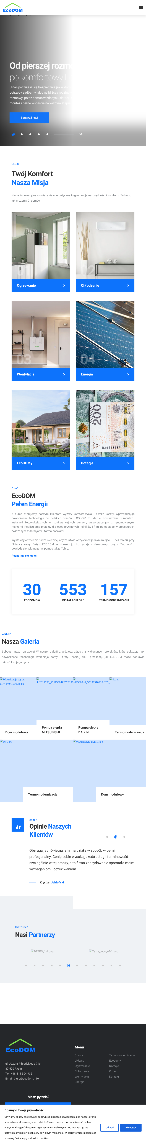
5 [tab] (47, 134)
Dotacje (87, 463)
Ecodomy (115, 1061)
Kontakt (114, 1077)
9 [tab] (94, 975)
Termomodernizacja (122, 1055)
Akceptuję (130, 1127)
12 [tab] (120, 975)
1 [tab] (13, 134)
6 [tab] (69, 975)
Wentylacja (26, 374)
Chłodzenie (90, 285)
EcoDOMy (24, 463)
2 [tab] (22, 134)
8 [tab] (86, 975)
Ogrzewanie (26, 285)
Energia (87, 374)
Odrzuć (110, 1127)
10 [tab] (103, 975)
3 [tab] (30, 134)
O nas (112, 1071)
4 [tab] (39, 134)
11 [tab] (111, 975)
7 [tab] (77, 975)
